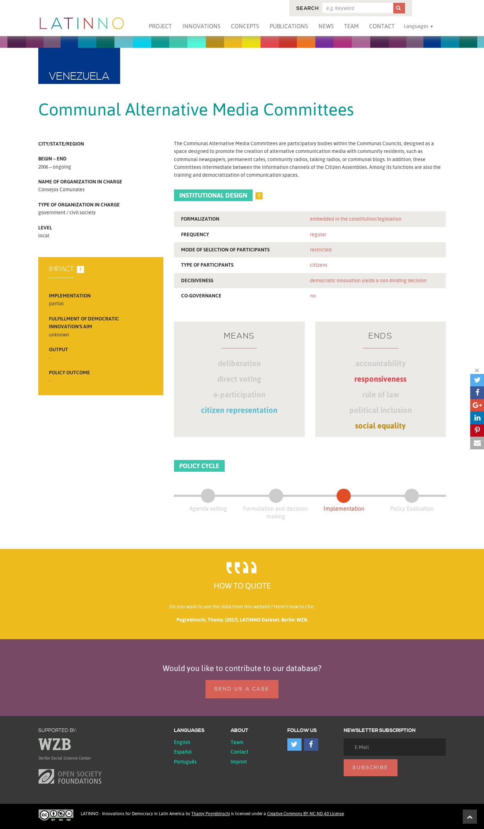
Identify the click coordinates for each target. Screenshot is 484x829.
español (183, 752)
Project (160, 26)
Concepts (245, 26)
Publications (289, 26)
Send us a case (241, 689)
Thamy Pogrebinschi (210, 813)
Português (185, 762)
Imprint (239, 762)
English (182, 742)
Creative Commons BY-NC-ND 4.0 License (305, 813)
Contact (382, 26)
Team (351, 26)
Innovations (201, 26)
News (326, 26)
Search (307, 8)
